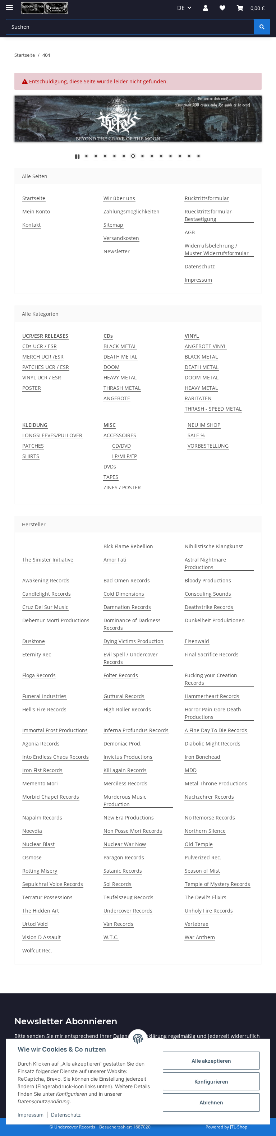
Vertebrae (196, 923)
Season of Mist (202, 870)
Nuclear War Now (125, 844)
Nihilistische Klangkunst (214, 546)
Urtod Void (35, 923)
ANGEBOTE (117, 398)
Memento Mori (40, 783)
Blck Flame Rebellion (128, 546)
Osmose (32, 857)
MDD (191, 770)
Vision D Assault (41, 937)
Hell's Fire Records (44, 709)
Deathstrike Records (209, 607)
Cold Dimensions (124, 593)
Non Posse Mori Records (133, 830)
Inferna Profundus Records (136, 730)
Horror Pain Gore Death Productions (213, 713)
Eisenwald (197, 641)
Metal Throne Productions (216, 783)
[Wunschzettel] (222, 8)
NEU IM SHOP (204, 424)
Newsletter (117, 251)
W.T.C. (111, 937)
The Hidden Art (40, 910)
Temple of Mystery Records (217, 884)
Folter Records (121, 675)
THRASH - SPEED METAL (213, 408)
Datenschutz (66, 1115)
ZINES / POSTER (122, 487)
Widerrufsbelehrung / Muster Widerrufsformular (217, 249)
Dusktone (33, 641)
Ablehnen (211, 1102)
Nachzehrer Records (209, 796)
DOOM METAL (201, 377)
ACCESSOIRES (120, 435)
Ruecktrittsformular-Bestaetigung (209, 215)
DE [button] (181, 8)
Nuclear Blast (38, 844)
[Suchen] (262, 26)
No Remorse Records (210, 817)
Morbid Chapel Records (50, 796)
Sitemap (113, 224)
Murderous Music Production (125, 800)
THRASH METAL (122, 387)
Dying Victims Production (134, 641)
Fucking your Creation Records (211, 679)
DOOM (112, 367)
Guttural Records (124, 696)
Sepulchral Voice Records (52, 884)
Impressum (30, 1115)
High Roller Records (127, 709)
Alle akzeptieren (211, 1061)
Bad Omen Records (127, 580)
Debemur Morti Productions (55, 620)
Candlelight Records (46, 593)
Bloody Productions (208, 580)
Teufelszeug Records (128, 897)
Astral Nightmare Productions (205, 563)
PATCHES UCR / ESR (45, 367)
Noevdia (32, 830)
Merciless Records (125, 783)
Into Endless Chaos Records (55, 756)
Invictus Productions (128, 756)
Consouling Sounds (208, 593)
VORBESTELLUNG (208, 445)
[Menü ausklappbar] (9, 4)
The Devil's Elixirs (205, 897)
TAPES (111, 477)
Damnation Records (127, 607)
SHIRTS (30, 456)
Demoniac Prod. (123, 743)
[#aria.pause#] (77, 156)
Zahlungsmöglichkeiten (132, 211)
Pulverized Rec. (203, 857)
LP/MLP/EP (124, 456)
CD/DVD (121, 445)
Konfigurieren (211, 1082)
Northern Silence (205, 830)
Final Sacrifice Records (212, 654)
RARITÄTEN (198, 398)
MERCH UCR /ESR (43, 356)
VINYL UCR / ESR (41, 377)
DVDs (110, 466)
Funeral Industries (44, 696)
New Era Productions (129, 817)
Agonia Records (41, 743)
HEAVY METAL (120, 377)
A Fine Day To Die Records (216, 730)
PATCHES (33, 445)
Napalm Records (42, 817)
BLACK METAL (120, 346)
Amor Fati (115, 559)
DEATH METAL (120, 356)
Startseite (33, 198)
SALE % (196, 435)
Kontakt (31, 224)
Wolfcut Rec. (37, 950)
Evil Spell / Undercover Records (131, 658)
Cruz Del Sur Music (45, 607)
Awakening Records (45, 580)
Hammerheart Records (212, 696)
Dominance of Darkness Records (132, 624)
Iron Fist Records (42, 770)
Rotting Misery (39, 870)
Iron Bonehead (202, 756)
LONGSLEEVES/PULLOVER (52, 435)
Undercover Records (128, 910)
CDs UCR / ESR (39, 346)
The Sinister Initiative (47, 559)
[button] (205, 8)
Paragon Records (124, 857)
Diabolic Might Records (212, 743)
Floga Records (39, 675)
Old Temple (199, 844)
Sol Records (118, 884)
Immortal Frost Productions (55, 730)
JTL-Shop (238, 1127)
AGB (190, 232)
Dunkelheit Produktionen (215, 620)
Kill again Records (125, 770)
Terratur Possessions (47, 897)
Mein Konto (36, 211)
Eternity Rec (36, 654)
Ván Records (118, 923)
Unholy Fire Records (209, 910)
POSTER (31, 387)
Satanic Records (123, 870)
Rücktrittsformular (207, 198)
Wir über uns (119, 198)
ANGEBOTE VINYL (205, 346)
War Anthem (200, 937)
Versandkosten (121, 238)
